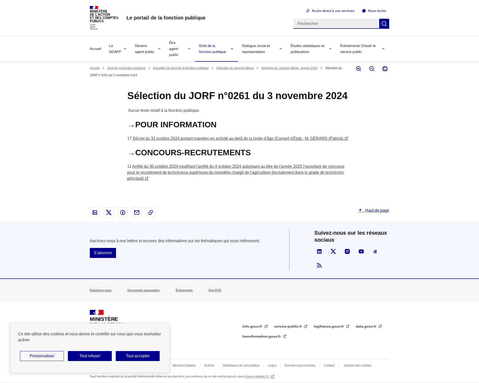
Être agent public (173, 49)
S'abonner (103, 253)
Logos (272, 365)
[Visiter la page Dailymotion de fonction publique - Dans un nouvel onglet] (375, 251)
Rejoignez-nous (101, 290)
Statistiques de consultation (241, 365)
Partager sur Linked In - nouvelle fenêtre (95, 212)
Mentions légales (184, 365)
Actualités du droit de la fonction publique (181, 68)
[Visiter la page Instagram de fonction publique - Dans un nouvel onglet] (347, 251)
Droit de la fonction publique (212, 49)
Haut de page (376, 210)
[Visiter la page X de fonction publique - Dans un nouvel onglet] (333, 251)
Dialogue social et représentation (256, 49)
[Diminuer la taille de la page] (371, 69)
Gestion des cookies (357, 365)
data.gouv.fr (366, 326)
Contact (329, 365)
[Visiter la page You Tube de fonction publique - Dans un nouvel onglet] (361, 251)
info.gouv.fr (252, 326)
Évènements (184, 290)
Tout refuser (90, 356)
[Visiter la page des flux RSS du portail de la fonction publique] (319, 265)
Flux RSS (215, 290)
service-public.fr (288, 326)
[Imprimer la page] (384, 69)
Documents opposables (143, 290)
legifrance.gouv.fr (329, 326)
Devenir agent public (144, 49)
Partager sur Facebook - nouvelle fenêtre (123, 212)
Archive (209, 365)
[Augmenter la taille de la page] (358, 69)
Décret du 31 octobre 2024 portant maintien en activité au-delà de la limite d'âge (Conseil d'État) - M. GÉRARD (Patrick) (238, 138)
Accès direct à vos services (333, 11)
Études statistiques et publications (307, 49)
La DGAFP (115, 49)
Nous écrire (377, 11)
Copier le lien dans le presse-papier (151, 212)
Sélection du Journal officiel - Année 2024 (289, 68)
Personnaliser (42, 356)
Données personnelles (300, 365)
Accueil (95, 49)
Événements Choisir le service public (358, 49)
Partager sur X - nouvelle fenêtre (109, 212)
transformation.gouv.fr (262, 336)
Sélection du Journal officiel (235, 68)
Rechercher (384, 24)
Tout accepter (138, 356)
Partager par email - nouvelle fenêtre (137, 212)
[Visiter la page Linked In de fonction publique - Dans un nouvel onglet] (319, 251)
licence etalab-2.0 (257, 376)
